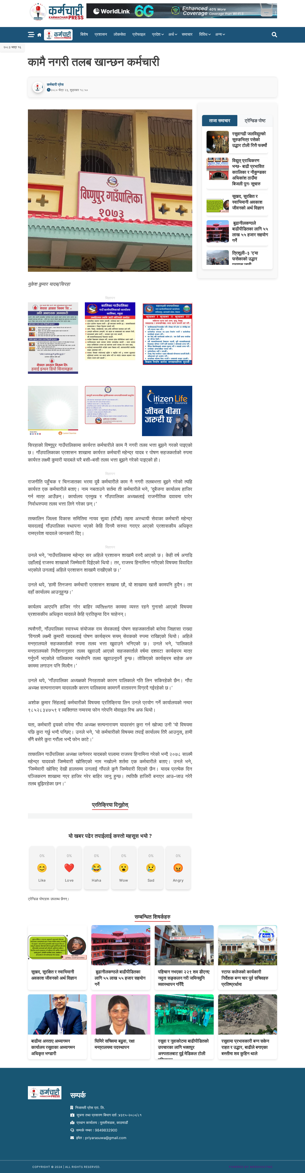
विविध (203, 34)
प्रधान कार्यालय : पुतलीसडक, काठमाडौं (101, 1122)
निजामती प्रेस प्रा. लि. (89, 1107)
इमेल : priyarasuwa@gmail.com (100, 1137)
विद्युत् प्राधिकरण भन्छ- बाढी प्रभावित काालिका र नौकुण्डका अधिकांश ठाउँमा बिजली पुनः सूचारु (249, 172)
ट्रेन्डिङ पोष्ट (255, 120)
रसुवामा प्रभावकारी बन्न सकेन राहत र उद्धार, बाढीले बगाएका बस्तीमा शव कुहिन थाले (245, 1047)
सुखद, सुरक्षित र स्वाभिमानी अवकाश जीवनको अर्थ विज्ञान (248, 202)
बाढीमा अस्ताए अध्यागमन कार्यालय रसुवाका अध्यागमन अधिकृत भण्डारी (53, 1047)
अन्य (218, 34)
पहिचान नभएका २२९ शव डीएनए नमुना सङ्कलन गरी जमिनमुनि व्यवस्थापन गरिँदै (183, 978)
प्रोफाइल (138, 34)
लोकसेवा (120, 34)
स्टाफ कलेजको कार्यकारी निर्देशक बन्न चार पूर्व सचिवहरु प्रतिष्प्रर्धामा (244, 978)
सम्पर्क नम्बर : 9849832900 (96, 1130)
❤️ (69, 868)
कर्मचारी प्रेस (55, 84)
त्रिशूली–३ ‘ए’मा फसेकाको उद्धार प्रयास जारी (245, 258)
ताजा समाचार (219, 120)
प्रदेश (156, 34)
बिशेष (84, 34)
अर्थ (171, 34)
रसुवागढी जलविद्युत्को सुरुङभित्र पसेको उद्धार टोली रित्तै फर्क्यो (249, 139)
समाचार (187, 34)
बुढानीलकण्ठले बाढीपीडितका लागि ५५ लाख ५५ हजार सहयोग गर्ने (120, 978)
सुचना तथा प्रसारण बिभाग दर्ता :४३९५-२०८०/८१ (108, 1115)
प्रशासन (101, 34)
